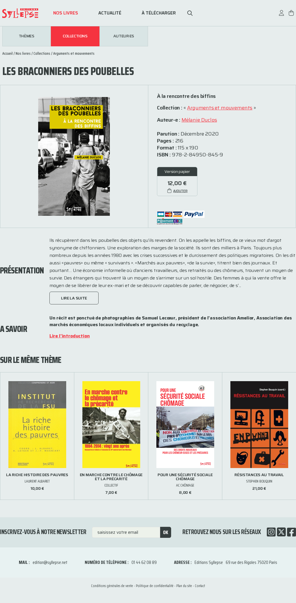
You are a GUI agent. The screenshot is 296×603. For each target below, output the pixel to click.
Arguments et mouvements (74, 53)
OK (165, 532)
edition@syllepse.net (50, 562)
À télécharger (159, 13)
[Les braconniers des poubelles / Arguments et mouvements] (74, 156)
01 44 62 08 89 (144, 562)
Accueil (7, 53)
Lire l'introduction (69, 335)
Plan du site (184, 586)
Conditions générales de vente (112, 586)
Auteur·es (123, 36)
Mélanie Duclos (199, 120)
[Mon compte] (281, 15)
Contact (200, 586)
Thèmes (26, 36)
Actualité (109, 13)
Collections (75, 36)
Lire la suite (74, 298)
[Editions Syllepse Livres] (24, 13)
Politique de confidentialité (154, 586)
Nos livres (65, 13)
